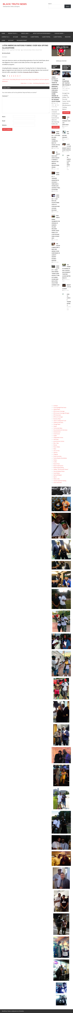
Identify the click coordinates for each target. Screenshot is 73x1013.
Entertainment (56, 432)
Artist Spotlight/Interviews (41, 33)
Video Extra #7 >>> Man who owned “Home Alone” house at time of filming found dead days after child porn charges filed (55, 275)
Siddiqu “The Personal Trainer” (66, 67)
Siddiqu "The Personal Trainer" (60, 469)
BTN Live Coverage (58, 417)
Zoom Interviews (57, 482)
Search (50, 3)
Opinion (55, 452)
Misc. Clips (56, 443)
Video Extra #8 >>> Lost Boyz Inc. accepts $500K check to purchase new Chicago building (56, 202)
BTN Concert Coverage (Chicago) (61, 413)
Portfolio (24, 37)
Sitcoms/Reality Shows (59, 471)
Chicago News (59, 33)
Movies (55, 445)
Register (68, 37)
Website (4, 125)
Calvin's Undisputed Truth (59, 420)
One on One (56, 450)
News (54, 448)
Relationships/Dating (58, 467)
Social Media (56, 473)
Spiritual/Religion (57, 475)
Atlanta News (56, 409)
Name (3, 116)
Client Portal (35, 37)
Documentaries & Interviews (60, 430)
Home (3, 33)
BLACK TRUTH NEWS (15, 4)
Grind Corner (56, 433)
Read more (56, 127)
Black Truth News (16, 50)
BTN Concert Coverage (58, 411)
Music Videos (56, 447)
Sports (55, 477)
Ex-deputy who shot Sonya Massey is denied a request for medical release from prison (56, 159)
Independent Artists (58, 437)
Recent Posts (12, 33)
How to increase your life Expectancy (66, 120)
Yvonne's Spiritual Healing (59, 480)
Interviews (56, 439)
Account (11, 40)
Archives (55, 405)
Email (3, 121)
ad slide (15, 37)
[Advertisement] (36, 21)
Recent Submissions (58, 465)
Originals (55, 454)
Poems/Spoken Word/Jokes (60, 458)
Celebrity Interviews (58, 422)
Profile (55, 462)
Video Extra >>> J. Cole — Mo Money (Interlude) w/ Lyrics (35, 83)
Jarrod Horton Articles (58, 441)
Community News (27, 50)
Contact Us (5, 37)
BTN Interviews (57, 415)
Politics (33, 50)
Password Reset (22, 40)
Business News (57, 418)
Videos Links (24, 33)
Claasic (55, 426)
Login (3, 40)
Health (55, 435)
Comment (5, 96)
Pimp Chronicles (57, 456)
